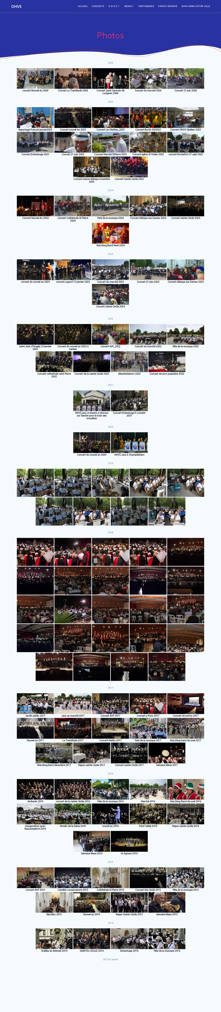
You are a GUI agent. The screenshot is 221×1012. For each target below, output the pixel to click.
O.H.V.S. (113, 6)
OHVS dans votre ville (195, 6)
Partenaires (146, 6)
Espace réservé (167, 6)
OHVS (16, 6)
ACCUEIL (83, 6)
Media (128, 6)
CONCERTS (98, 6)
